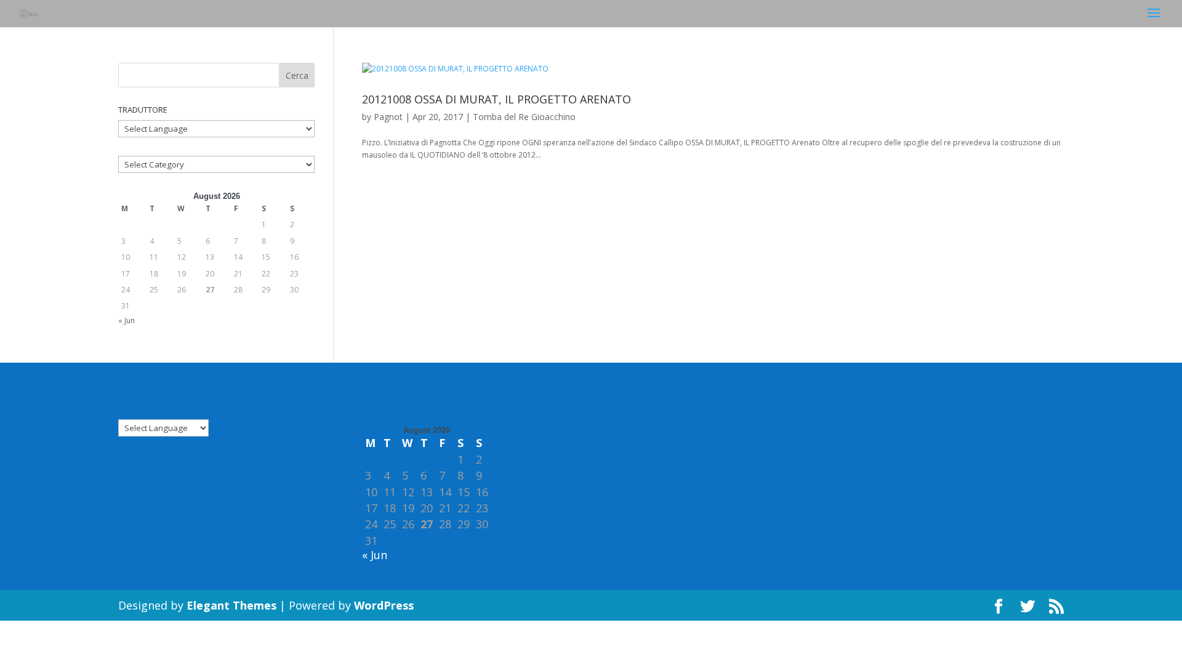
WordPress (384, 605)
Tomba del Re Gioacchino (524, 117)
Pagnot (388, 117)
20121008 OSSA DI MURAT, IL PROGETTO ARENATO (496, 99)
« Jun (126, 320)
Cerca (297, 75)
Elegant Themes (231, 605)
